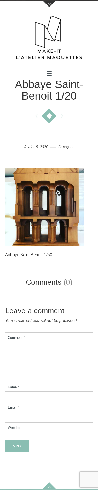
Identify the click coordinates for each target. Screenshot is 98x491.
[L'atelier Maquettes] (49, 39)
